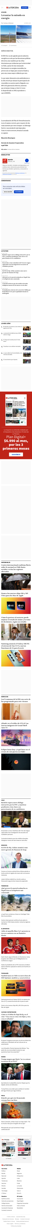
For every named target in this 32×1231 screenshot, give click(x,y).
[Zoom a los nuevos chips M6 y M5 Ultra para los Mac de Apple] (16, 605)
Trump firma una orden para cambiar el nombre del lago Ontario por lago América (15, 1090)
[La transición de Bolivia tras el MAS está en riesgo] (27, 335)
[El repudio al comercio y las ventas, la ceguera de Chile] (27, 328)
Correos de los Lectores (13, 149)
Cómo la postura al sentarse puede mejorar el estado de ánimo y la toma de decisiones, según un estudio (15, 620)
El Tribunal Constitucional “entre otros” (11, 340)
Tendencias (4, 886)
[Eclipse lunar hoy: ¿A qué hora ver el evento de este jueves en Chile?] (16, 762)
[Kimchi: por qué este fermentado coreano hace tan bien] (16, 1110)
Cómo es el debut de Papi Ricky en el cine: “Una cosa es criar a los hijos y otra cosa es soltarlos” (15, 1017)
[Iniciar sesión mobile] (30, 8)
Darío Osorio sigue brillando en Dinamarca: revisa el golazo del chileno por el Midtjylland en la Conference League (15, 958)
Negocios (4, 845)
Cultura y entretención (8, 1012)
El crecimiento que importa (10, 359)
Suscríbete (19, 192)
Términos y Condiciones (20, 173)
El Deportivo (5, 929)
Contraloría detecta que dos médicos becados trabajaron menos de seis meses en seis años (15, 284)
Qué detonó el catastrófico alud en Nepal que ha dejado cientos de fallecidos (15, 1084)
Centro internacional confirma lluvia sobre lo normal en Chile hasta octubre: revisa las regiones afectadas (16, 568)
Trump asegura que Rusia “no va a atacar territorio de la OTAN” (16, 1060)
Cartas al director (9, 23)
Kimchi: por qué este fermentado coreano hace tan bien (13, 1099)
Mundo (3, 1057)
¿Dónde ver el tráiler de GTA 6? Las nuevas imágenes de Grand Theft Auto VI (14, 726)
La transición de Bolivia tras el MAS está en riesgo (12, 333)
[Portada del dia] (16, 425)
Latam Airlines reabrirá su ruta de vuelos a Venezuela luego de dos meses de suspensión (14, 880)
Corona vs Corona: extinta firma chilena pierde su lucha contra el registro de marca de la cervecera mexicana (15, 873)
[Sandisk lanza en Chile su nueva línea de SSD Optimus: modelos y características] (16, 988)
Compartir (5, 45)
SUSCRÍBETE (16, 455)
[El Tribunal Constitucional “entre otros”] (27, 341)
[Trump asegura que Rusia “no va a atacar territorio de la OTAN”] (16, 1071)
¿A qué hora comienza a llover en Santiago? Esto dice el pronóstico (15, 915)
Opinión (3, 12)
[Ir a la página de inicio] (12, 7)
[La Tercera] (9, 1157)
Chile (3, 800)
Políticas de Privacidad (7, 174)
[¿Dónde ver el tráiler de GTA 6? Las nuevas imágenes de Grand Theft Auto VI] (16, 738)
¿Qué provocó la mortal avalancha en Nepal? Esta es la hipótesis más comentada (16, 278)
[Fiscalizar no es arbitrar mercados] (27, 348)
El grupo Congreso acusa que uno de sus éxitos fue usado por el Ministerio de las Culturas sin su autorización (16, 1042)
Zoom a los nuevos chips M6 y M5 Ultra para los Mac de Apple (14, 595)
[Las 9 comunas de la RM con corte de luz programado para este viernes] (16, 711)
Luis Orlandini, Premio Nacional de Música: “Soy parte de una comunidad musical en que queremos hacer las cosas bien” (15, 1050)
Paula (3, 1095)
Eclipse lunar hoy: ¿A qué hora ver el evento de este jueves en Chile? (15, 751)
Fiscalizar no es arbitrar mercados (12, 346)
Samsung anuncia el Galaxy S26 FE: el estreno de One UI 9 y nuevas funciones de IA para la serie (15, 646)
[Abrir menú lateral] (2, 7)
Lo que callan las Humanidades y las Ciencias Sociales (12, 353)
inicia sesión (8, 192)
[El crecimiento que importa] (27, 361)
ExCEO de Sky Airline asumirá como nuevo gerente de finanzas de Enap (14, 271)
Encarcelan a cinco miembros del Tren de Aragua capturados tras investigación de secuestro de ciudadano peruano (16, 264)
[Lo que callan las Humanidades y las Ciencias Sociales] (27, 355)
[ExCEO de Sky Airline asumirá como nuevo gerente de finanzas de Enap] (16, 860)
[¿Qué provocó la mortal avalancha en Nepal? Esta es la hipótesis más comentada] (16, 902)
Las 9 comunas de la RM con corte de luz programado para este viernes (15, 700)
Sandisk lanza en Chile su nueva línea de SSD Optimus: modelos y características (16, 977)
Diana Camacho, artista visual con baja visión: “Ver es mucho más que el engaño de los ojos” (15, 1122)
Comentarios (13, 45)
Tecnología (4, 973)
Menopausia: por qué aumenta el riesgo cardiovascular (12, 1128)
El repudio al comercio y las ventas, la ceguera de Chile (12, 327)
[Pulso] (24, 1156)
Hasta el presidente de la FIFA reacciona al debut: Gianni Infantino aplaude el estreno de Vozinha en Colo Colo (15, 966)
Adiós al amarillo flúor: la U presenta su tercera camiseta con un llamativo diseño (15, 933)
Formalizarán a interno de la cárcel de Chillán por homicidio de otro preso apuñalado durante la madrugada (16, 291)
